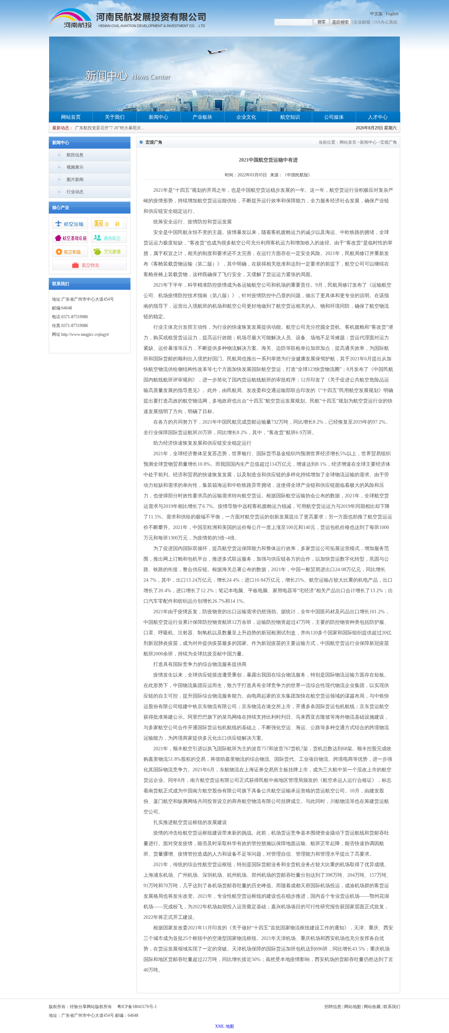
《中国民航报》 (297, 174)
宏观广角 (388, 142)
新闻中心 (158, 117)
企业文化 (246, 117)
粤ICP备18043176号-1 (137, 1006)
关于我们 (115, 117)
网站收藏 (372, 1006)
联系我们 (391, 1006)
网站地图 (352, 1006)
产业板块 (202, 117)
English (392, 13)
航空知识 (290, 117)
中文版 (376, 13)
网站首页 (71, 117)
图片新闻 (75, 179)
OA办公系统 (385, 22)
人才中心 (378, 117)
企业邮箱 (362, 22)
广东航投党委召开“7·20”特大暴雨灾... (109, 127)
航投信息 (75, 154)
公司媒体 (334, 117)
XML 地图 (224, 1026)
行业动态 (75, 191)
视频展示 (75, 167)
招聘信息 (332, 1006)
